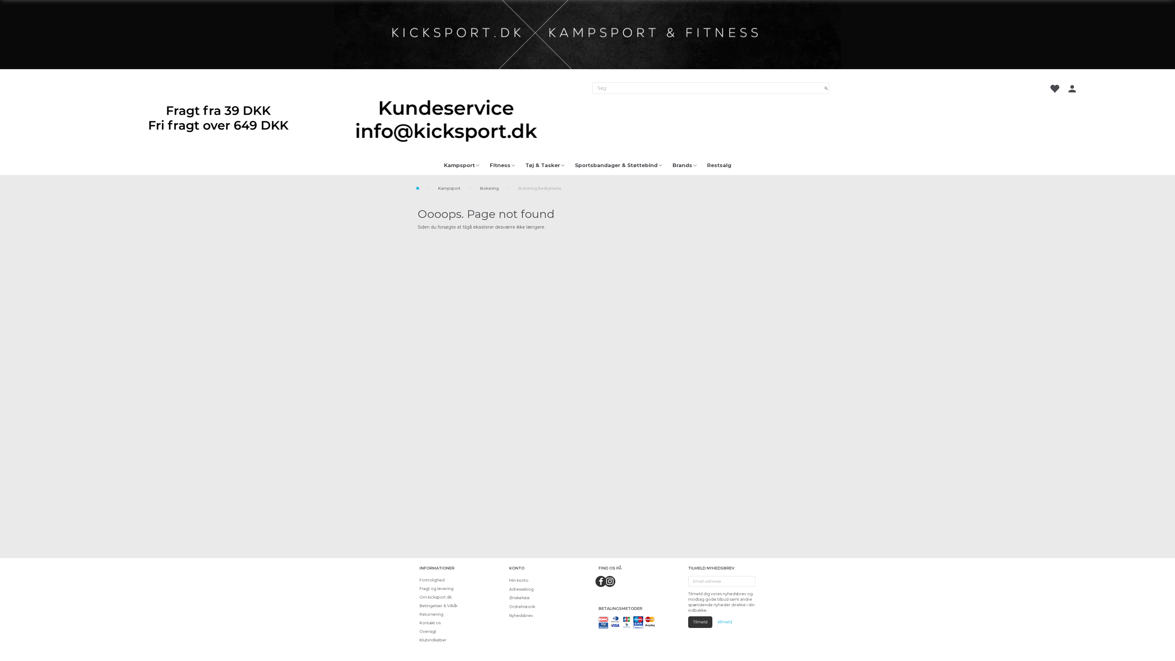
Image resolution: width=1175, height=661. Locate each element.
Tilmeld (700, 621)
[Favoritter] (1054, 88)
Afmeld (725, 621)
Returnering (431, 614)
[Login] (1072, 88)
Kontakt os (430, 623)
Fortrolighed (432, 580)
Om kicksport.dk (436, 597)
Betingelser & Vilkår (439, 605)
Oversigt (428, 631)
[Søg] (826, 88)
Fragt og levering (436, 588)
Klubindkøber (433, 640)
